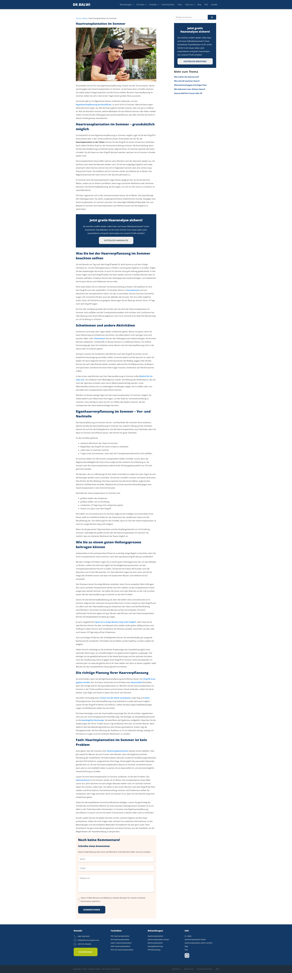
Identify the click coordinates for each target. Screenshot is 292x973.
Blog (199, 4)
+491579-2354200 (84, 944)
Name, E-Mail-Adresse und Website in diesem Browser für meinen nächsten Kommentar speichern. (113, 900)
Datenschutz (189, 969)
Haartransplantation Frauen (158, 939)
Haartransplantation (155, 936)
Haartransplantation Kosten (195, 939)
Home (78, 18)
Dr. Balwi (188, 936)
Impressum (176, 969)
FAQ (206, 4)
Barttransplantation (155, 943)
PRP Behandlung (154, 950)
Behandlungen (126, 4)
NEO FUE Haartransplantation (122, 950)
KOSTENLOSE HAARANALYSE (116, 240)
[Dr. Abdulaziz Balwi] (81, 4)
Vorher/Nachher (167, 4)
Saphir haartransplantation (121, 943)
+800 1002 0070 (83, 936)
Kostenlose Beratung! (195, 61)
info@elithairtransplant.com (88, 940)
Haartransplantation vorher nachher (198, 943)
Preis (180, 4)
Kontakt (214, 4)
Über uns (189, 4)
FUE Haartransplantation (120, 936)
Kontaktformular (85, 952)
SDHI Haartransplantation (120, 946)
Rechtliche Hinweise (204, 969)
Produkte (153, 4)
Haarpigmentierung (155, 946)
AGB (217, 969)
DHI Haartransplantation (120, 939)
